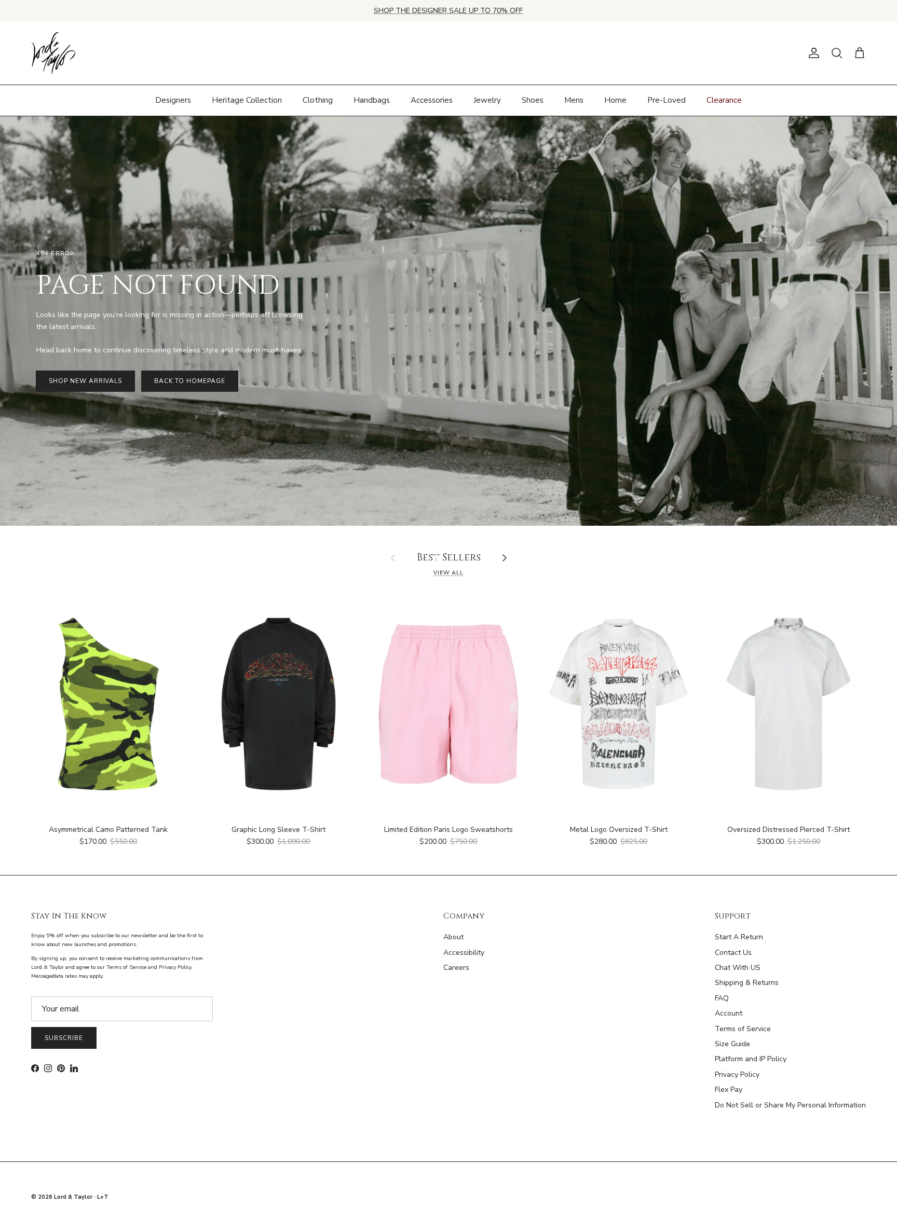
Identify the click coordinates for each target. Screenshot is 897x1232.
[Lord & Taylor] (53, 53)
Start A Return (739, 937)
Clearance (724, 100)
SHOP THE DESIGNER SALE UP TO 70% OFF (448, 11)
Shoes (532, 100)
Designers (173, 100)
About (453, 937)
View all (448, 573)
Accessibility (463, 952)
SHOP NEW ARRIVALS (85, 381)
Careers (456, 968)
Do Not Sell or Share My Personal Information (790, 1105)
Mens (573, 100)
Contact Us (733, 952)
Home (615, 100)
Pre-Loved (666, 100)
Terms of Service (743, 1029)
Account (728, 1013)
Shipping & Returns (747, 983)
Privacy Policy (737, 1074)
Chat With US (737, 968)
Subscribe (64, 1038)
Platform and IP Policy (750, 1059)
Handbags (372, 100)
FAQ (722, 998)
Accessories (432, 100)
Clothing (318, 100)
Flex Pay (728, 1089)
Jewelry (487, 100)
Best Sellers (449, 558)
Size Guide (732, 1044)
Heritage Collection (247, 100)
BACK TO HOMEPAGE (189, 381)
